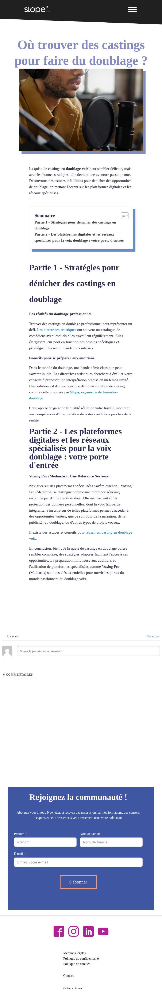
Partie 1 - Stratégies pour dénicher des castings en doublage (75, 225)
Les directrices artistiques (56, 330)
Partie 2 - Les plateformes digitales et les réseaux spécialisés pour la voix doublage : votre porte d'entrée (79, 237)
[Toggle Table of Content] (122, 215)
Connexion (152, 636)
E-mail (18, 853)
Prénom (19, 834)
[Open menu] (132, 9)
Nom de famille (90, 834)
